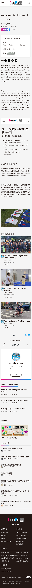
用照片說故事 (5, 561)
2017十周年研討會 (22, 555)
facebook (13, 525)
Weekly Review (6, 541)
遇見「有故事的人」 (22, 561)
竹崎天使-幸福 (8, 459)
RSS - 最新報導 (6, 569)
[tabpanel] (15, 340)
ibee (5, 475)
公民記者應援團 (21, 538)
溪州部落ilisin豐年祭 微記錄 (11, 448)
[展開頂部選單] (29, 3)
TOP (28, 577)
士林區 (17, 39)
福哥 (5, 485)
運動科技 (21, 45)
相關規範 (4, 536)
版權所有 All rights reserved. (11, 53)
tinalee (6, 505)
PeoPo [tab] (13, 335)
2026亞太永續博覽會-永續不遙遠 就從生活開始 (16, 482)
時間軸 (3, 538)
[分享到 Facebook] (5, 60)
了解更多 (16, 375)
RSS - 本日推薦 (6, 572)
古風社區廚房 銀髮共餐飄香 (11, 465)
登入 (21, 340)
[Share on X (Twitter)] (9, 60)
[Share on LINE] (12, 60)
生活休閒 (13, 45)
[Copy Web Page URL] (16, 60)
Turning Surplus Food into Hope (17, 321)
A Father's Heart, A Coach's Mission (15, 289)
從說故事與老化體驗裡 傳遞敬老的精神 (15, 456)
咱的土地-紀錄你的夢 (7, 558)
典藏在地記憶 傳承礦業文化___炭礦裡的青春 (16, 502)
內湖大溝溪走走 (7, 473)
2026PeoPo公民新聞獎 (9, 438)
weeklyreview (11, 49)
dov (5, 450)
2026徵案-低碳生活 (22, 552)
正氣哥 (6, 467)
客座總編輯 (19, 544)
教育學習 (6, 45)
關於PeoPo (4, 533)
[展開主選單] (2, 3)
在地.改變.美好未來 (22, 558)
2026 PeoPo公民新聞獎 (8, 555)
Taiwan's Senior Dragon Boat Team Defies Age (16, 256)
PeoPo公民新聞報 (21, 533)
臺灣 (8, 39)
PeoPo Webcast (21, 536)
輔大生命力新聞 (8, 495)
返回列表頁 (15, 345)
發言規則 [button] (27, 335)
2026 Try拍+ (5, 552)
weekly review (8, 260)
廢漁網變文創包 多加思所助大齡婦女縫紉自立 (15, 492)
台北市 (12, 39)
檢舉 (14, 29)
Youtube (18, 525)
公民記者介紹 (20, 541)
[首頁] (16, 3)
